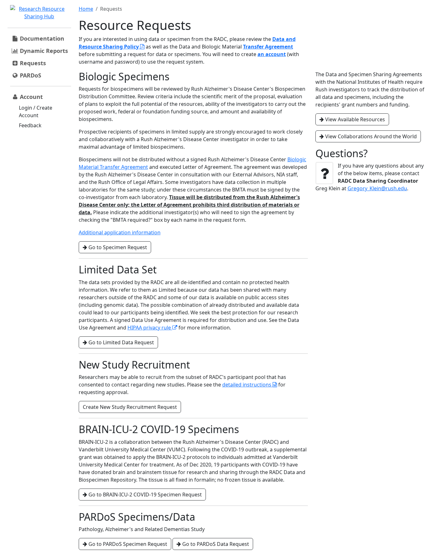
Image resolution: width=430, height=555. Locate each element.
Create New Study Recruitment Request (130, 406)
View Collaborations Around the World (370, 136)
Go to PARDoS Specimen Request (127, 544)
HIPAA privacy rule (149, 327)
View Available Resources (354, 119)
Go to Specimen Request (117, 247)
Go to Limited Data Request (120, 342)
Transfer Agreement (268, 46)
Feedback (30, 125)
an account (271, 54)
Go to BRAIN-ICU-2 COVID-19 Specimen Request (144, 494)
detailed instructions (247, 384)
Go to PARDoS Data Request (215, 544)
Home (86, 8)
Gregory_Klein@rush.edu (377, 188)
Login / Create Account (35, 111)
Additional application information (120, 232)
